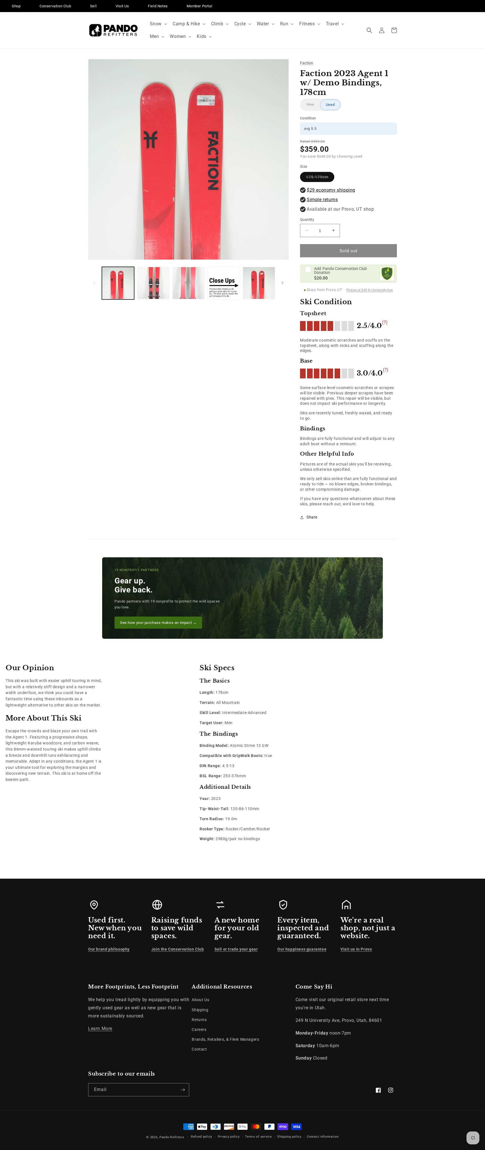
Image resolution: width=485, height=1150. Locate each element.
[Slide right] (282, 283)
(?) (385, 322)
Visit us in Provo (356, 949)
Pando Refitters (171, 1137)
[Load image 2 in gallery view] (153, 283)
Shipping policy (289, 1136)
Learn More (100, 1028)
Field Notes (158, 6)
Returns (199, 1019)
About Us (200, 999)
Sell (93, 6)
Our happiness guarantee (301, 949)
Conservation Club (55, 6)
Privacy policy (229, 1136)
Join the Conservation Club (177, 949)
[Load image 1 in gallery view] (118, 283)
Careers (199, 1029)
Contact (199, 1049)
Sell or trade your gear (236, 949)
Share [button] (311, 517)
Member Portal (199, 6)
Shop (16, 6)
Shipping (200, 1010)
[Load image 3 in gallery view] (188, 283)
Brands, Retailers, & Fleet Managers (225, 1039)
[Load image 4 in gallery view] (223, 283)
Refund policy (201, 1136)
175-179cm (320, 178)
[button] (158, 24)
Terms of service (258, 1136)
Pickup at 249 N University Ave (369, 290)
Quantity (307, 219)
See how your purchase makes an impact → (158, 623)
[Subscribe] (183, 1089)
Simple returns (322, 199)
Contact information (322, 1136)
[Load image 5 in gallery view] (259, 283)
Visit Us (122, 6)
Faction (306, 63)
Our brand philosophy (109, 949)
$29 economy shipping (331, 189)
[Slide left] (94, 283)
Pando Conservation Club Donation (340, 270)
